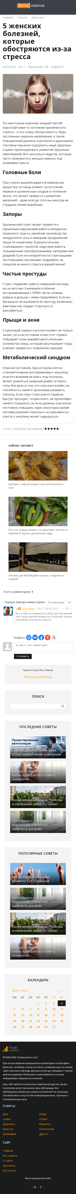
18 (61, 1015)
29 (38, 1027)
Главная (8, 1150)
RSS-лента (9, 1170)
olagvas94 (57, 66)
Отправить (23, 656)
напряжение (35, 429)
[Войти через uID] (29, 637)
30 (45, 1027)
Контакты (9, 1165)
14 (30, 1015)
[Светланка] (8, 610)
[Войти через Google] (54, 637)
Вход (48, 677)
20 (22, 1021)
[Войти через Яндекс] (47, 637)
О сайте (8, 1160)
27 (22, 1027)
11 (61, 1009)
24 (53, 1021)
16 (45, 1015)
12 (14, 1015)
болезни (20, 429)
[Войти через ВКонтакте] (35, 637)
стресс (8, 429)
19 (14, 1021)
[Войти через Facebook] (41, 637)
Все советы (10, 1155)
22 (38, 1021)
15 (38, 1015)
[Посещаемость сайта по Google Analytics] (11, 1050)
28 (30, 1027)
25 (61, 1021)
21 (30, 1021)
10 (53, 1009)
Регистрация (33, 677)
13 (22, 1015)
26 (14, 1027)
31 (53, 1027)
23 (45, 1021)
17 (53, 1015)
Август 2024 (19, 990)
